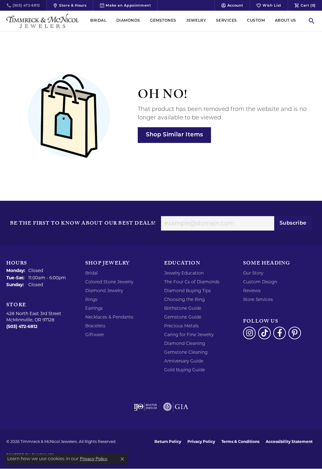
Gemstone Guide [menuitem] (182, 316)
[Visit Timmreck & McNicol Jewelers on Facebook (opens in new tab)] (279, 333)
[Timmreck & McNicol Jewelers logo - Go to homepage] (42, 21)
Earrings (94, 308)
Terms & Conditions (240, 441)
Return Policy (167, 441)
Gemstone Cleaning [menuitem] (186, 352)
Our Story (253, 272)
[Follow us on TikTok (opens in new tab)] (264, 333)
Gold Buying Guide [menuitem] (184, 369)
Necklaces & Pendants (109, 316)
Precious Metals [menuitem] (181, 325)
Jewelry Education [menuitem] (184, 272)
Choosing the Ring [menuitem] (184, 299)
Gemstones (163, 21)
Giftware (94, 334)
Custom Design (260, 281)
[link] (23, 5)
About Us (285, 21)
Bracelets (95, 325)
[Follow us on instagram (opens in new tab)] (249, 333)
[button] (232, 5)
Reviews (252, 290)
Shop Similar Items (174, 135)
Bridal (98, 21)
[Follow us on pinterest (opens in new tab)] (294, 333)
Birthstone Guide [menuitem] (182, 308)
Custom (256, 21)
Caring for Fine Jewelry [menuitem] (189, 334)
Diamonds (128, 21)
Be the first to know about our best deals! (83, 224)
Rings (91, 299)
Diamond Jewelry (104, 290)
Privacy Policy (201, 441)
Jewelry (196, 21)
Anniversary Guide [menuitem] (183, 360)
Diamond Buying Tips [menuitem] (187, 290)
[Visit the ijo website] (145, 407)
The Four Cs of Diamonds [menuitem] (191, 281)
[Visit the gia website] (175, 407)
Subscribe (293, 223)
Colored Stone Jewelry (109, 281)
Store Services (258, 299)
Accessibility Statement (289, 441)
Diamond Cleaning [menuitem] (184, 343)
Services (226, 21)
